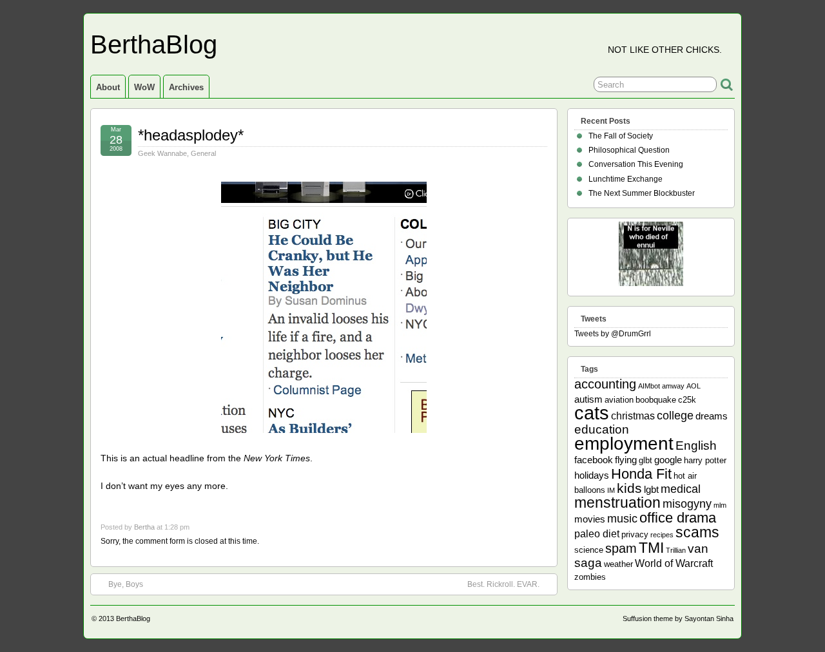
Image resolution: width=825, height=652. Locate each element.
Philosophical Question (629, 150)
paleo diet (596, 533)
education (601, 429)
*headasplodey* (191, 135)
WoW (144, 87)
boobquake (656, 400)
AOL (693, 386)
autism (588, 399)
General (203, 153)
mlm (719, 505)
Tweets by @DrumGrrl (612, 333)
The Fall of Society (620, 135)
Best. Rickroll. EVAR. (503, 584)
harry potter (705, 460)
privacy (634, 534)
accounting (605, 384)
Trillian (676, 550)
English (696, 445)
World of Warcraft (674, 563)
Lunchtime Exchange (625, 179)
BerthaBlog (153, 44)
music (622, 518)
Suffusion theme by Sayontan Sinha (678, 618)
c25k (687, 400)
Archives (186, 87)
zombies (590, 577)
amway (673, 386)
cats (591, 412)
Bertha (144, 527)
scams (697, 532)
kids (629, 488)
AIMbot (649, 386)
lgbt (651, 489)
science (588, 550)
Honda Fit (641, 474)
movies (589, 518)
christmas (633, 415)
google (668, 459)
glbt (645, 460)
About (108, 87)
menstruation (617, 502)
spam (621, 548)
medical (681, 489)
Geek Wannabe (162, 153)
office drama (677, 518)
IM (611, 490)
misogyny (687, 503)
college (675, 415)
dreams (711, 415)
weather (618, 564)
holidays (591, 475)
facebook (593, 459)
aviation (619, 400)
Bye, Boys (125, 584)
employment (624, 443)
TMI (651, 547)
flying (626, 459)
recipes (662, 535)
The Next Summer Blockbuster (641, 193)
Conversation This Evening (635, 164)
